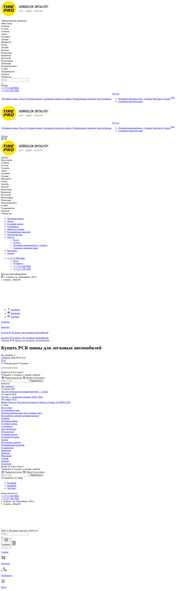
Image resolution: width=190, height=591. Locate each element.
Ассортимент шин (10, 410)
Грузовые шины (9, 423)
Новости (5, 453)
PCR (3, 360)
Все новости (7, 386)
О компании (7, 447)
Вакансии (6, 450)
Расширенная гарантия (12, 445)
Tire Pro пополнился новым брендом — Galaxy (25, 391)
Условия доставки (10, 437)
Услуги (16, 242)
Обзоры (5, 461)
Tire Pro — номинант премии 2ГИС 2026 (22, 397)
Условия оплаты (9, 434)
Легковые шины (9, 421)
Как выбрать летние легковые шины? (20, 415)
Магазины (6, 455)
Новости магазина (35, 378)
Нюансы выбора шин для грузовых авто (21, 413)
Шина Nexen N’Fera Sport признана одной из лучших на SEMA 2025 (36, 402)
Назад (16, 240)
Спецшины (7, 426)
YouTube (15, 317)
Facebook (15, 309)
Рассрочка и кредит (11, 442)
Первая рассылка (13, 378)
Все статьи (6, 407)
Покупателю (7, 431)
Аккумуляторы (8, 429)
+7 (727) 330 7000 (10, 90)
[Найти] (2, 83)
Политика (6, 463)
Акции (4, 439)
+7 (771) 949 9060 (10, 88)
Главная (5, 418)
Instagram (15, 313)
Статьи (4, 458)
